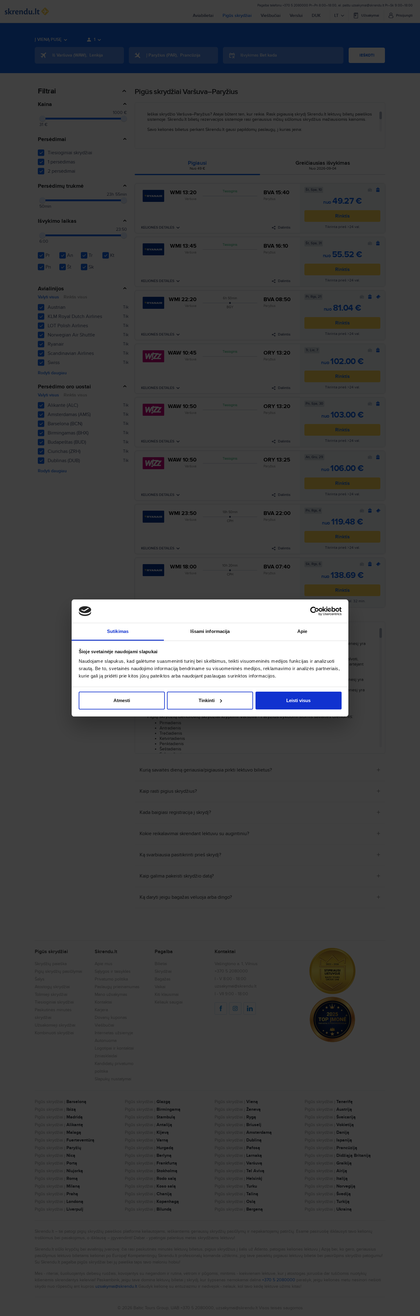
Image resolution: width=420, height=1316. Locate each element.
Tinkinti (207, 700)
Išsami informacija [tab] (210, 631)
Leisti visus (298, 700)
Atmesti (121, 700)
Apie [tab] (302, 631)
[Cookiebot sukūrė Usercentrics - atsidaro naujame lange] (315, 611)
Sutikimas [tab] (118, 631)
